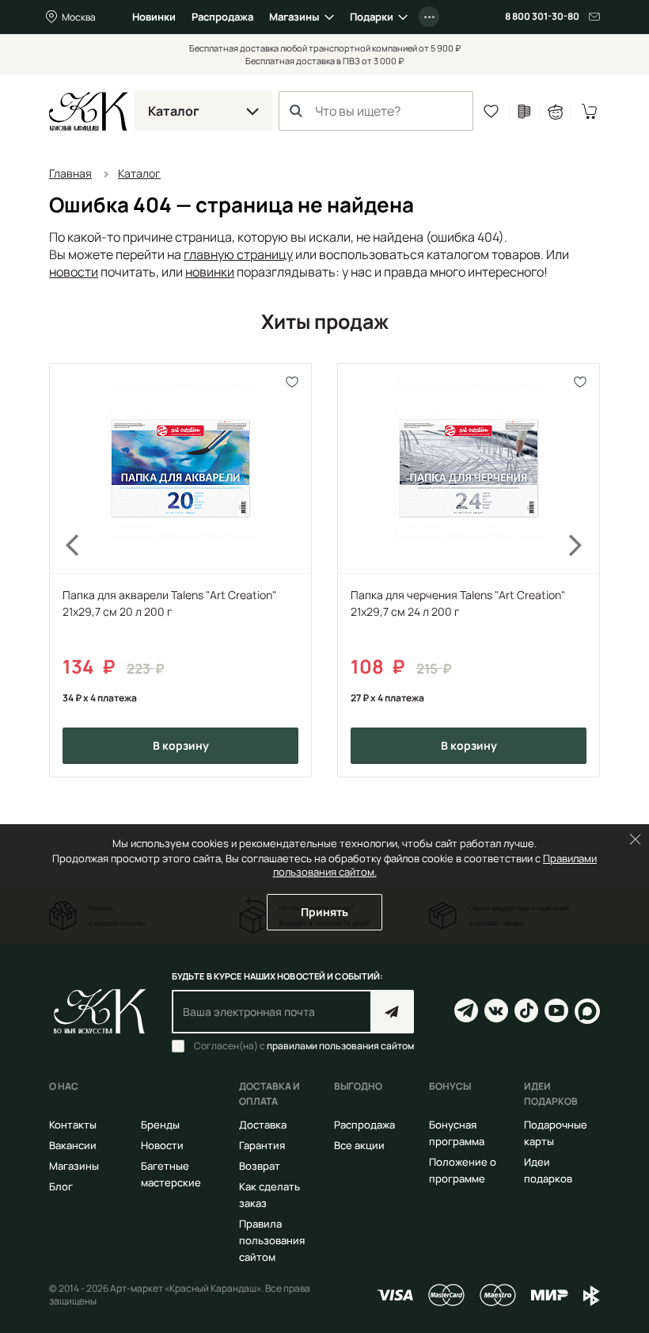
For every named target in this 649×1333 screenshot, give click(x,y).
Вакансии (73, 1145)
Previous (63, 570)
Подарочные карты (555, 1132)
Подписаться (392, 1011)
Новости (162, 1145)
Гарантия (262, 1145)
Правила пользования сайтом (272, 1240)
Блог (61, 1186)
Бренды (160, 1124)
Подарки (371, 17)
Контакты (73, 1124)
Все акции (359, 1145)
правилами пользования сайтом (340, 1045)
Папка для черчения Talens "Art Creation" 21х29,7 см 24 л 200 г (458, 603)
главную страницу (238, 254)
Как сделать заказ (269, 1194)
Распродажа (222, 17)
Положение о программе (462, 1170)
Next (585, 570)
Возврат (259, 1166)
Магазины (294, 17)
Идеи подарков (548, 1170)
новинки (209, 272)
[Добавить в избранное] (292, 382)
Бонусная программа (456, 1132)
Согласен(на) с (304, 1046)
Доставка (263, 1124)
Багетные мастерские (171, 1174)
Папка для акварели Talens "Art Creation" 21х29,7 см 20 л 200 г (169, 603)
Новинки (154, 17)
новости (73, 272)
